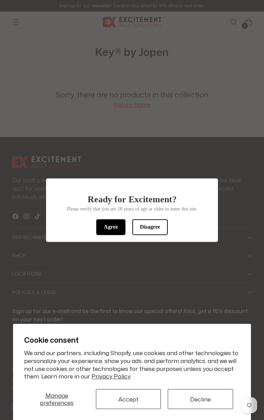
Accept (128, 399)
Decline (200, 399)
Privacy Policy (111, 376)
